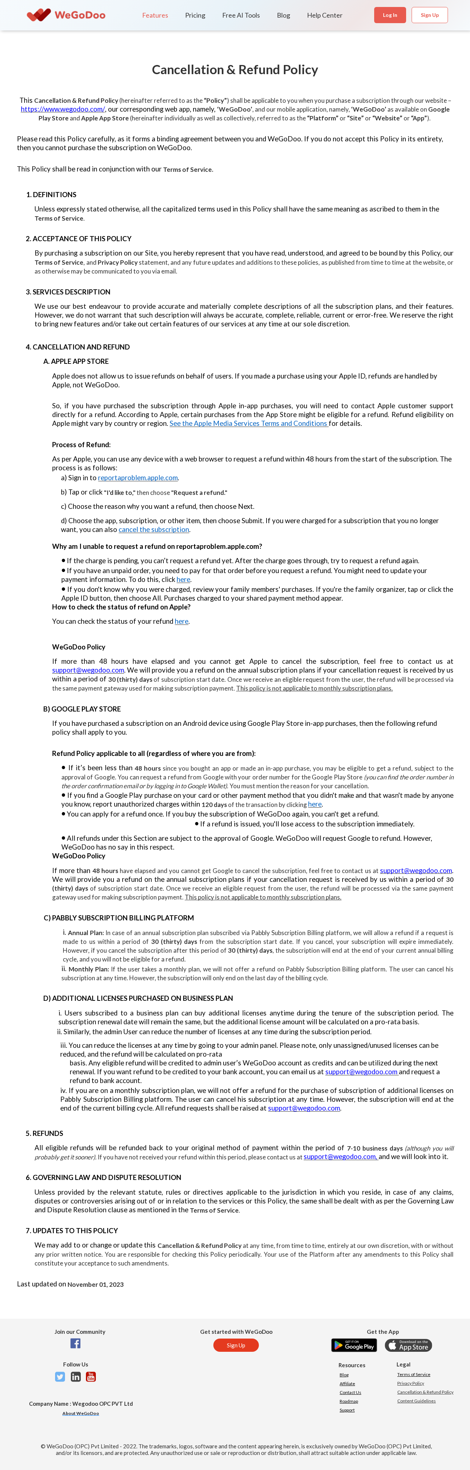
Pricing (195, 15)
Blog (283, 15)
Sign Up (430, 15)
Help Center (325, 15)
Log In (390, 15)
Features (155, 15)
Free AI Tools (241, 15)
